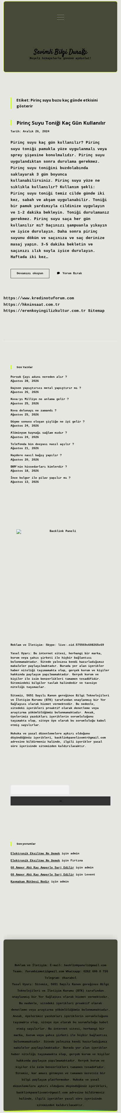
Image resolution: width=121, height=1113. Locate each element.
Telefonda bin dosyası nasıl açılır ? (42, 444)
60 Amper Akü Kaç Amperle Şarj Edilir (42, 867)
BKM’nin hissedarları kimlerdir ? (39, 466)
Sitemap (96, 311)
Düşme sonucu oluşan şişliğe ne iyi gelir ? (48, 421)
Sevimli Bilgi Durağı (60, 52)
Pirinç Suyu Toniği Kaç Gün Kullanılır (60, 122)
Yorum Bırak (72, 273)
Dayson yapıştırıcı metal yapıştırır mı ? (46, 388)
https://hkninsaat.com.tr (32, 305)
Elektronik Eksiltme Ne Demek (35, 853)
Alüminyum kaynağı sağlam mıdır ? (39, 432)
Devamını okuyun (33, 275)
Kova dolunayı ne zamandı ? (33, 410)
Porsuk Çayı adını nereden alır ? (39, 377)
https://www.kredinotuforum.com (39, 298)
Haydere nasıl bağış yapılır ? (36, 455)
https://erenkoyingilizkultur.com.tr (45, 311)
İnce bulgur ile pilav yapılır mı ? (40, 478)
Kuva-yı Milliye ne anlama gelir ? (40, 399)
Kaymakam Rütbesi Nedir (30, 881)
